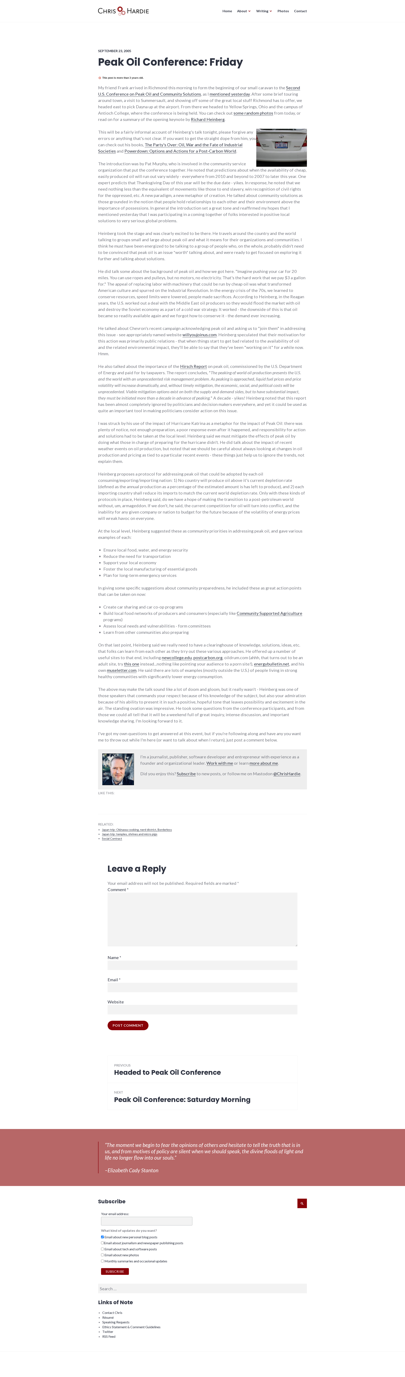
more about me (264, 763)
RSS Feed (108, 1336)
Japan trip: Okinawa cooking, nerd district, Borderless (137, 829)
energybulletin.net (271, 663)
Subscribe (186, 773)
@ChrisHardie (286, 773)
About (242, 11)
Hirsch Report (193, 366)
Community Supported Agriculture (269, 613)
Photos (283, 11)
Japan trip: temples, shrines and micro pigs (129, 834)
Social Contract (112, 838)
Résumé (108, 1317)
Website (116, 1001)
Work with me (220, 763)
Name (114, 957)
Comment (118, 889)
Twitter (107, 1332)
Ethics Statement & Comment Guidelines (131, 1327)
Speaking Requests (116, 1322)
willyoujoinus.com (199, 334)
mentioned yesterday (230, 93)
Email (114, 979)
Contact (300, 11)
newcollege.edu (177, 657)
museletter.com (121, 670)
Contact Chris (112, 1313)
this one (131, 663)
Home (227, 11)
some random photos (253, 112)
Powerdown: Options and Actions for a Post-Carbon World (180, 150)
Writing (262, 11)
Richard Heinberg (208, 119)
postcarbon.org (208, 657)
